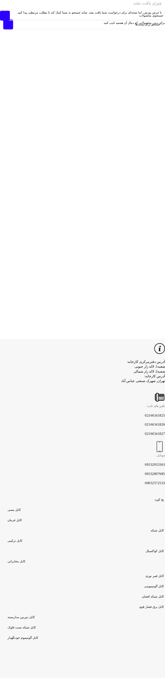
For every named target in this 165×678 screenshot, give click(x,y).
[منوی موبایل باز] (125, 5)
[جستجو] (39, 5)
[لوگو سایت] (82, 5)
